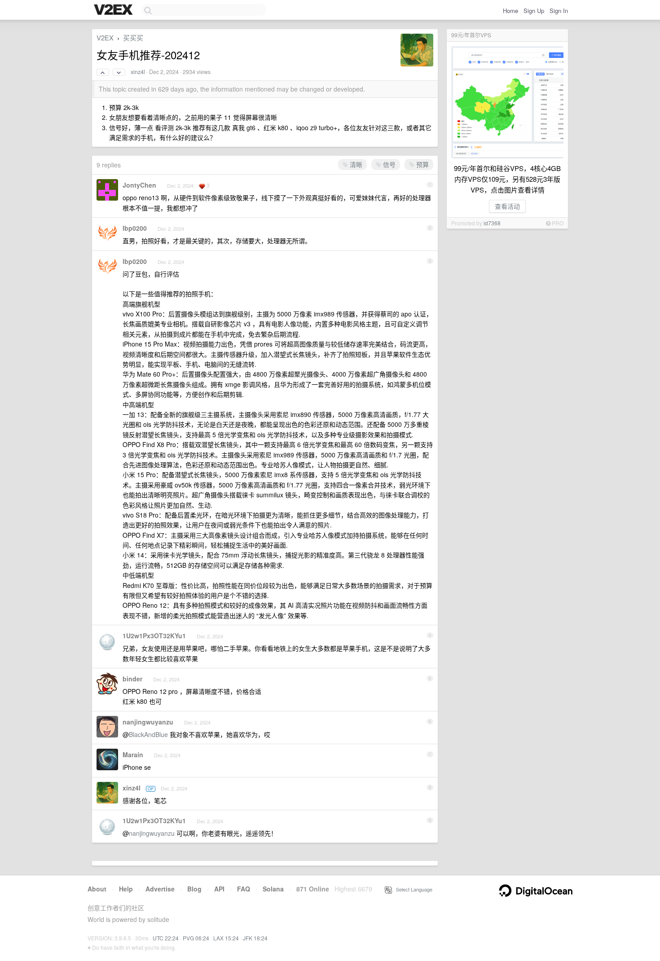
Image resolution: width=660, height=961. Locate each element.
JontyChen (139, 184)
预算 (421, 164)
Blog (194, 888)
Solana (273, 888)
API (219, 888)
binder (132, 678)
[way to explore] (114, 10)
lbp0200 (135, 228)
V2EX (105, 37)
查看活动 (507, 206)
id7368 (492, 223)
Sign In (559, 10)
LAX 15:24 (226, 938)
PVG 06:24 (196, 938)
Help (126, 888)
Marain (133, 754)
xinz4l (138, 72)
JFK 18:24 (255, 938)
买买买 (133, 37)
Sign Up (534, 10)
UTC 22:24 (166, 938)
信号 (388, 164)
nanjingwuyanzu (148, 721)
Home (510, 10)
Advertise (160, 888)
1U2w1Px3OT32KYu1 (154, 635)
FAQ (243, 888)
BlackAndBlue (148, 734)
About (97, 888)
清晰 (355, 164)
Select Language (412, 889)
